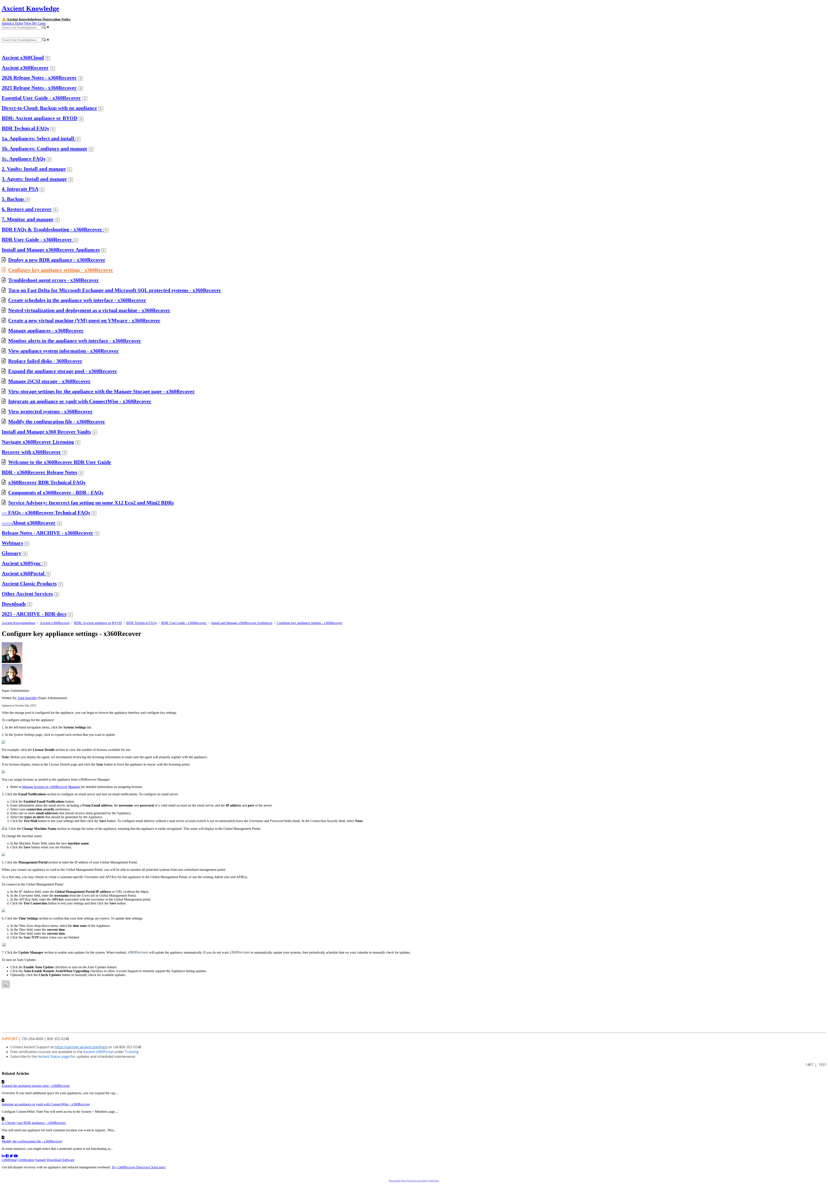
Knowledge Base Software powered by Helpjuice (414, 1180)
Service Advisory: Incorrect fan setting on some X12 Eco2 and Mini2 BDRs (91, 502)
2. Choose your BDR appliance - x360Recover (34, 1123)
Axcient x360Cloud (23, 57)
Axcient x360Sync (22, 563)
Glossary (11, 553)
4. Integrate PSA (20, 189)
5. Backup (13, 199)
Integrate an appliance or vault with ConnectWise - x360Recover (79, 401)
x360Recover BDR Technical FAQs (46, 482)
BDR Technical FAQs (25, 128)
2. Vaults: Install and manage (34, 169)
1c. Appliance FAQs (23, 159)
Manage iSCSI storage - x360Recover (49, 381)
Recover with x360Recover (31, 452)
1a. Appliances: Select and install (38, 138)
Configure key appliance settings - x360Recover (60, 270)
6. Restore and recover (27, 209)
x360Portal (9, 1160)
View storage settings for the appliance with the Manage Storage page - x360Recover (101, 391)
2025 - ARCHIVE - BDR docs (34, 614)
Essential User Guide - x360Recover (41, 98)
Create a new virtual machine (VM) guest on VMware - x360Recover (84, 320)
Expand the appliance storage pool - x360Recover (62, 371)
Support (40, 1160)
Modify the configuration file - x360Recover (56, 421)
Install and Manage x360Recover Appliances (51, 250)
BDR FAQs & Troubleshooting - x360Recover (53, 229)
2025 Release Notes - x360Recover (39, 88)
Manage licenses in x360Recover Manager (51, 787)
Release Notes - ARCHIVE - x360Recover (47, 533)
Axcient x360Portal (24, 573)
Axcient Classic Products (29, 583)
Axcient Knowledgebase (18, 623)
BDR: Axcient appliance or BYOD (39, 118)
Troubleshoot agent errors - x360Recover (53, 280)
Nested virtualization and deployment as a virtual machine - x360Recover (89, 310)
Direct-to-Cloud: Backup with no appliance (49, 108)
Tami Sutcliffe (27, 698)
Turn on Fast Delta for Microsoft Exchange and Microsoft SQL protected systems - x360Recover (114, 290)
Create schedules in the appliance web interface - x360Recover (77, 300)
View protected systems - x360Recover (50, 411)
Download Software (60, 1160)
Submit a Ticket (12, 23)
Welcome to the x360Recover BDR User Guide (59, 462)
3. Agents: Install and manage (34, 179)
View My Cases (35, 23)
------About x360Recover (29, 523)
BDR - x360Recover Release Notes (39, 472)
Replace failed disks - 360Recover (45, 361)
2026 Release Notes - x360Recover (39, 77)
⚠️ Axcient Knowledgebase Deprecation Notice (36, 19)
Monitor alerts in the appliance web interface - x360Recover (74, 341)
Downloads (14, 604)
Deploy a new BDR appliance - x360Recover (56, 260)
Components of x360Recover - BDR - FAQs (55, 492)
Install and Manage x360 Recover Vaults (46, 432)
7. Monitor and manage (27, 219)
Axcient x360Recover (25, 68)
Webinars (12, 543)
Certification (25, 1160)
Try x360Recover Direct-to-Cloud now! (138, 1167)
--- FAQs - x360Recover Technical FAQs (46, 512)
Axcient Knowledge (30, 8)
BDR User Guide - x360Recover (37, 239)
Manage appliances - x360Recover (46, 330)
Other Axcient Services (27, 593)
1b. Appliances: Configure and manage (44, 148)
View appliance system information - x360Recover (63, 351)
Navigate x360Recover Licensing (38, 442)
